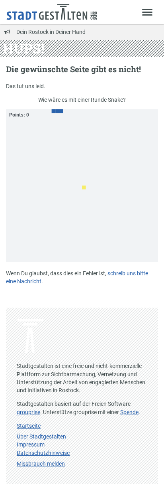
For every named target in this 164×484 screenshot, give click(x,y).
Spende (129, 412)
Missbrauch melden (41, 463)
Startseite (29, 426)
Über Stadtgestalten (41, 436)
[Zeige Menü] (147, 11)
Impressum (31, 444)
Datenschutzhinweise (43, 453)
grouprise (28, 412)
